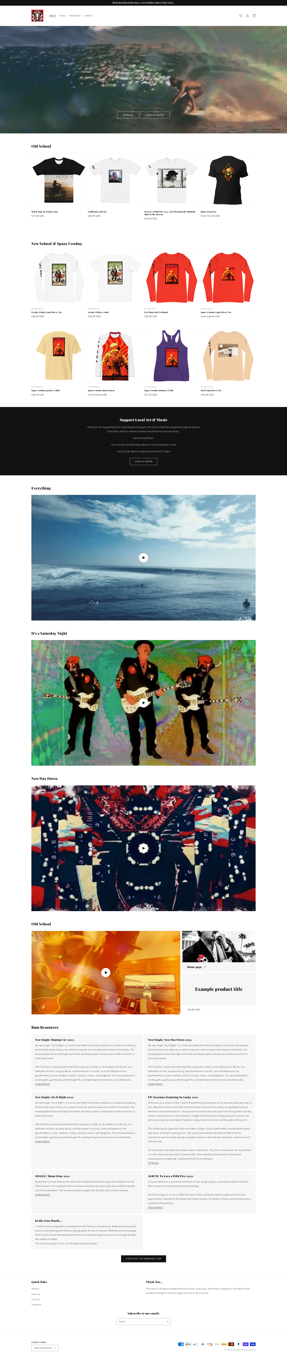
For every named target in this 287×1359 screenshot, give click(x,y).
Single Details (42, 1084)
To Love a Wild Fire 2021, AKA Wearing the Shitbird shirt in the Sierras (169, 213)
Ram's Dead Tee (209, 211)
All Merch (128, 114)
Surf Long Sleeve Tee (211, 390)
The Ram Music (235, 1350)
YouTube (35, 1299)
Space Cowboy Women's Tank (158, 390)
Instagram (36, 1304)
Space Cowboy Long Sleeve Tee (216, 312)
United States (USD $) (43, 1348)
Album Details (155, 1207)
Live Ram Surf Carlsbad (156, 312)
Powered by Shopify (248, 1350)
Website (35, 1288)
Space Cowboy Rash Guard (101, 390)
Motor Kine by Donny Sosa (44, 211)
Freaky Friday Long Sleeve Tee (46, 312)
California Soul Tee (97, 211)
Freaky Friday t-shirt (98, 312)
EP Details (153, 1162)
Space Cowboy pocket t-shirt (45, 390)
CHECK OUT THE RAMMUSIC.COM (143, 1258)
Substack (35, 1294)
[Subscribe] (167, 1321)
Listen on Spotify (155, 114)
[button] (241, 15)
